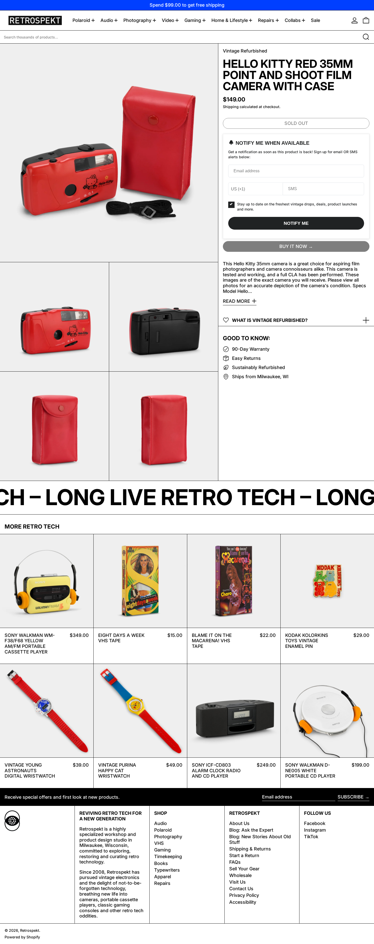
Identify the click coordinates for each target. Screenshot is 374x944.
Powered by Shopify (22, 937)
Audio (160, 823)
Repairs (162, 883)
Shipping (231, 106)
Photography (168, 836)
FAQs (235, 862)
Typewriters (167, 870)
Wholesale (240, 875)
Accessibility (242, 902)
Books (161, 863)
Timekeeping (168, 856)
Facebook (314, 823)
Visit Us (237, 882)
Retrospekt (29, 930)
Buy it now (293, 246)
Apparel (162, 876)
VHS (159, 843)
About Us (239, 823)
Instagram (315, 830)
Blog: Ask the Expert (251, 830)
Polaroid (163, 830)
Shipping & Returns (250, 848)
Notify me (296, 223)
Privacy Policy (244, 895)
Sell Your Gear (244, 868)
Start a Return (244, 855)
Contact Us (241, 888)
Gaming (162, 850)
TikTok (311, 836)
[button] (366, 20)
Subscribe (351, 796)
